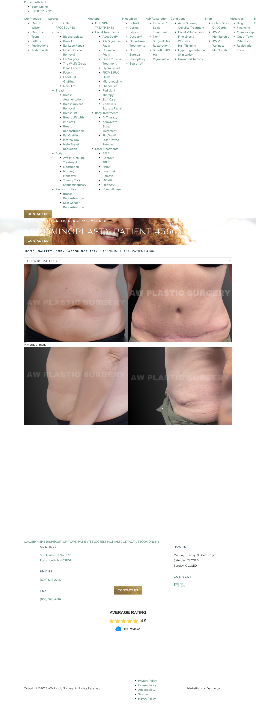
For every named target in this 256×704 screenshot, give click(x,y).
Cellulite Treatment (191, 27)
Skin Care (109, 99)
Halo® (107, 167)
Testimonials (39, 50)
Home (29, 251)
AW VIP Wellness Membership (220, 45)
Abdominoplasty (83, 251)
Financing (243, 27)
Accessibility (146, 689)
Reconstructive (66, 189)
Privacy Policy (147, 680)
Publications (39, 45)
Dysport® (135, 36)
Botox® (134, 23)
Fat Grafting (71, 135)
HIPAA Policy (147, 698)
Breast (60, 90)
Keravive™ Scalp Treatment (110, 126)
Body (59, 153)
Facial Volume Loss (191, 32)
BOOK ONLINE (54, 528)
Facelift (68, 72)
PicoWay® (109, 185)
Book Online (39, 6)
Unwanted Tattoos (190, 59)
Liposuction (71, 167)
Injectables (129, 18)
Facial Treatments (107, 32)
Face (59, 32)
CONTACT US (38, 214)
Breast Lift (70, 113)
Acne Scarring (187, 23)
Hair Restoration (156, 18)
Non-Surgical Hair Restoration (161, 41)
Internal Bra (71, 140)
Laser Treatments (106, 149)
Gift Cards (219, 27)
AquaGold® (110, 36)
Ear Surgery (71, 59)
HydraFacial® (112, 68)
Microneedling (112, 81)
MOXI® (107, 180)
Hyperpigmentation (191, 50)
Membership (245, 32)
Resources (236, 18)
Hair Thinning (187, 45)
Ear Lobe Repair (73, 45)
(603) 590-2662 (50, 599)
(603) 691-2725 (41, 11)
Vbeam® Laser (112, 189)
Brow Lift (69, 41)
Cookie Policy (147, 685)
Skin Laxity (185, 54)
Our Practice (32, 18)
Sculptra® (136, 63)
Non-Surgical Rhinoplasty (137, 54)
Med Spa (94, 18)
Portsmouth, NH (35, 2)
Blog (240, 23)
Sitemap (144, 694)
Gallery (36, 41)
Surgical (53, 18)
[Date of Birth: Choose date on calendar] (166, 497)
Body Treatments (106, 113)
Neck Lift (69, 86)
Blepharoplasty (73, 36)
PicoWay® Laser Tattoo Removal (111, 140)
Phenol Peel (110, 86)
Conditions (178, 18)
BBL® (106, 153)
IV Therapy (110, 117)
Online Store (220, 23)
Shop (208, 18)
